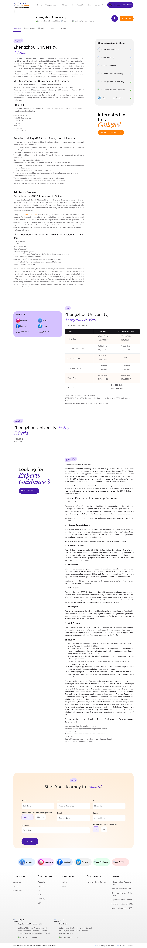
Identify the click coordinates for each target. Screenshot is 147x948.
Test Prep (63, 5)
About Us (80, 5)
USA (39, 903)
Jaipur (64, 882)
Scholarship (53, 28)
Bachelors (27, 817)
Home (39, 5)
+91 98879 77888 (71, 938)
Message (25, 825)
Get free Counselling (111, 132)
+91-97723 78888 (30, 938)
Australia (41, 882)
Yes (96, 829)
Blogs (15, 886)
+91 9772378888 (128, 946)
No (104, 829)
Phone (95, 801)
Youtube (46, 331)
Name (24, 801)
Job (72, 5)
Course (95, 813)
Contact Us (99, 5)
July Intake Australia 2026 (121, 889)
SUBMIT (30, 841)
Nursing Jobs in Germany (97, 882)
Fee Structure (29, 28)
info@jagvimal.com (107, 946)
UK (39, 890)
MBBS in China (31, 214)
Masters (40, 817)
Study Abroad (50, 5)
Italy (39, 895)
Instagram (23, 320)
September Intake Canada (121, 900)
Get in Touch (126, 5)
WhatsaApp (24, 331)
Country (60, 813)
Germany (41, 899)
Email (59, 801)
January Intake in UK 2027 (121, 908)
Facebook (23, 326)
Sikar (64, 886)
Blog (89, 5)
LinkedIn (45, 320)
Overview (17, 28)
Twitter (44, 326)
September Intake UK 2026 (122, 904)
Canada (41, 886)
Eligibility (42, 28)
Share (128, 18)
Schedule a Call (29, 491)
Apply (63, 28)
